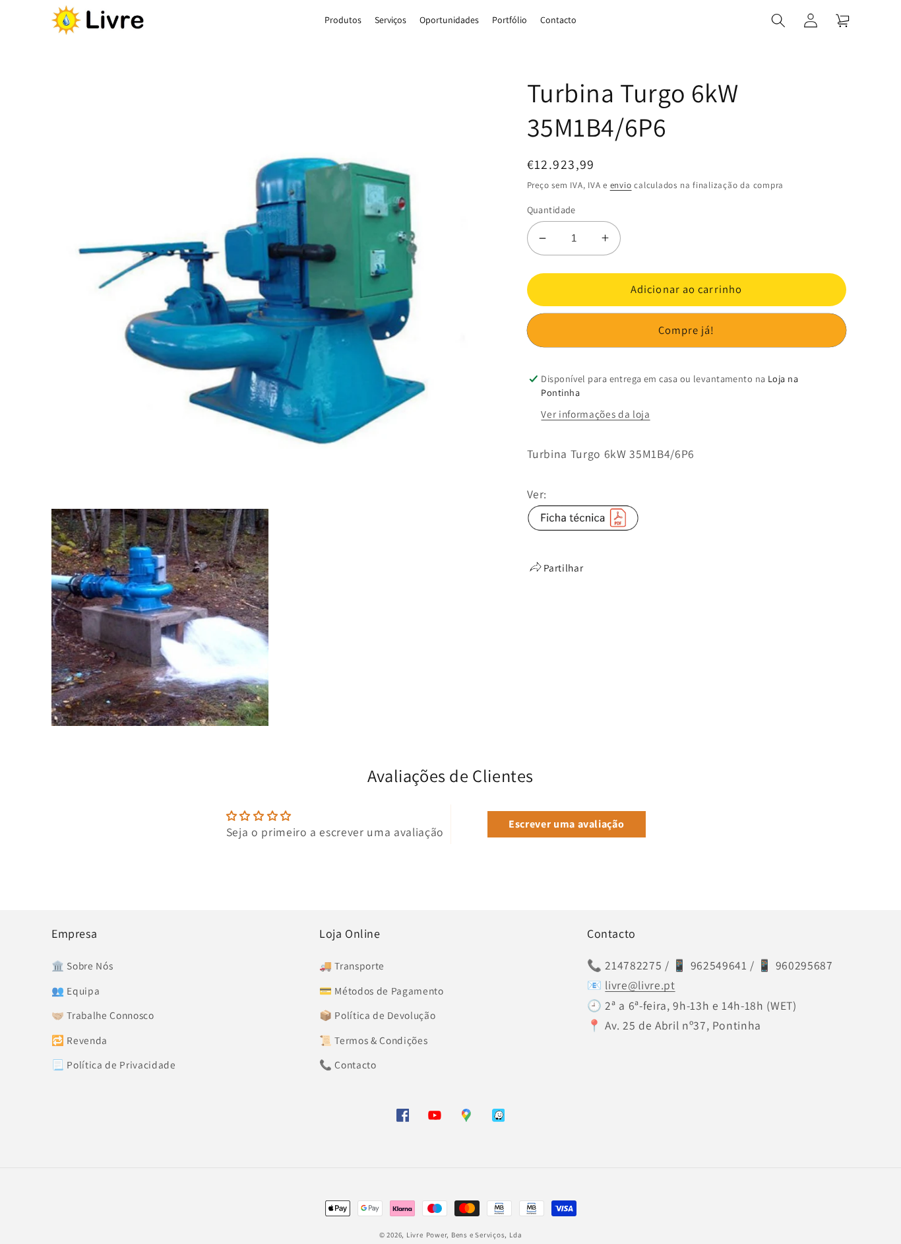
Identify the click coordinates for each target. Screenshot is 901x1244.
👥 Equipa (75, 990)
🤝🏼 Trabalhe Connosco (102, 1015)
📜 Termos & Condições (373, 1040)
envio (621, 185)
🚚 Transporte (352, 965)
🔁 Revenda (79, 1040)
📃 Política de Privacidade (113, 1064)
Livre (414, 1234)
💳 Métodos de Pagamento (381, 990)
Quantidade (551, 209)
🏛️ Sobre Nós (82, 965)
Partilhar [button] (564, 567)
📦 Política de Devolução (377, 1015)
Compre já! (686, 330)
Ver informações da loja (595, 413)
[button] (778, 20)
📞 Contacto (348, 1064)
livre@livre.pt (640, 985)
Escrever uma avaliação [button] (567, 824)
